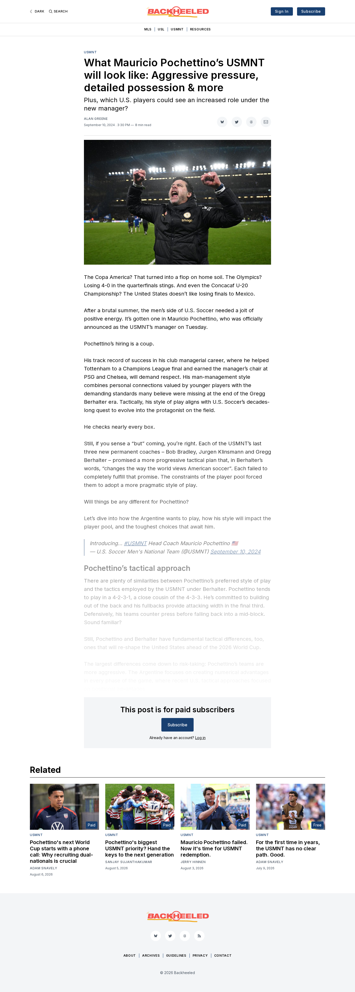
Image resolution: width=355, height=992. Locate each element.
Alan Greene (96, 119)
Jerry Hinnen (193, 862)
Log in (200, 737)
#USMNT (135, 543)
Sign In (282, 11)
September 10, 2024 (235, 552)
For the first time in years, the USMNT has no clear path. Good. (288, 848)
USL (161, 29)
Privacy (200, 955)
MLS (148, 29)
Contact (223, 955)
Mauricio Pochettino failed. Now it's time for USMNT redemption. (214, 848)
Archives (151, 955)
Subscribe (311, 11)
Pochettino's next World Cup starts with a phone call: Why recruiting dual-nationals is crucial (61, 851)
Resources (200, 29)
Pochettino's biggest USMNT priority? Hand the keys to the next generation (139, 848)
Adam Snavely (43, 868)
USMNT (177, 29)
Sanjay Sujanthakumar (128, 862)
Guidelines (176, 955)
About (129, 955)
